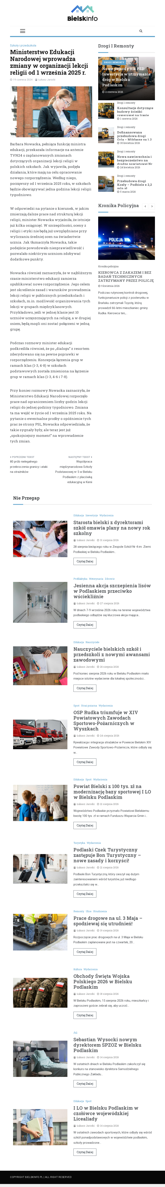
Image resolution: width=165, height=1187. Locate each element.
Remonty (78, 911)
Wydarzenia (106, 515)
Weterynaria (96, 578)
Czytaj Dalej (85, 561)
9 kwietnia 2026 (110, 285)
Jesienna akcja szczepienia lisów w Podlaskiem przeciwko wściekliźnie (112, 591)
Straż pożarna (89, 705)
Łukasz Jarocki (46, 79)
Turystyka (79, 842)
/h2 (75, 1032)
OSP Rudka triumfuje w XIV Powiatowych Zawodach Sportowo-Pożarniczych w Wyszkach (105, 720)
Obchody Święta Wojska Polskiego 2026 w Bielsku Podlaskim (102, 981)
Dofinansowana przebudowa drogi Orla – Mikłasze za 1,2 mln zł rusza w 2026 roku (134, 139)
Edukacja (78, 515)
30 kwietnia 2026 (130, 143)
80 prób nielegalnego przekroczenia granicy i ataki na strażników (28, 467)
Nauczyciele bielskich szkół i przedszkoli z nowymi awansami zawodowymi (111, 654)
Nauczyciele (92, 642)
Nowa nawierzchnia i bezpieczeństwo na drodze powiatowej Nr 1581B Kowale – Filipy (135, 162)
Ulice (88, 911)
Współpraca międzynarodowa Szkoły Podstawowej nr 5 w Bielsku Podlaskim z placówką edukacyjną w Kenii (73, 472)
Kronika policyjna (108, 266)
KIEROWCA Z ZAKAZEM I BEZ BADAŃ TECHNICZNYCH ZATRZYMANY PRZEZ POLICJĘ (126, 276)
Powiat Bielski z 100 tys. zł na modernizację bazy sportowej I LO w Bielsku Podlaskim (112, 791)
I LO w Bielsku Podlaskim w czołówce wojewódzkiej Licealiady (105, 1113)
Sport (76, 705)
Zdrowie (109, 578)
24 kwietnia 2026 (130, 167)
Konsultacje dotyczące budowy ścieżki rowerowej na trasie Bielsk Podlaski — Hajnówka (135, 115)
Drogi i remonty (114, 62)
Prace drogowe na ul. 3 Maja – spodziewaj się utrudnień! (107, 921)
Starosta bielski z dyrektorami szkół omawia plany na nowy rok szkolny (111, 527)
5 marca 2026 (128, 191)
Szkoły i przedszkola (23, 45)
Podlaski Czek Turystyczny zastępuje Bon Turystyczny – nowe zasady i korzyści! (107, 855)
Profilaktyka (80, 578)
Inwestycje (92, 515)
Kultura (77, 969)
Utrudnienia (100, 911)
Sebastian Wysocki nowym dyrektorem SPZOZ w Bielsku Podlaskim (107, 1044)
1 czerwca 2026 (128, 118)
